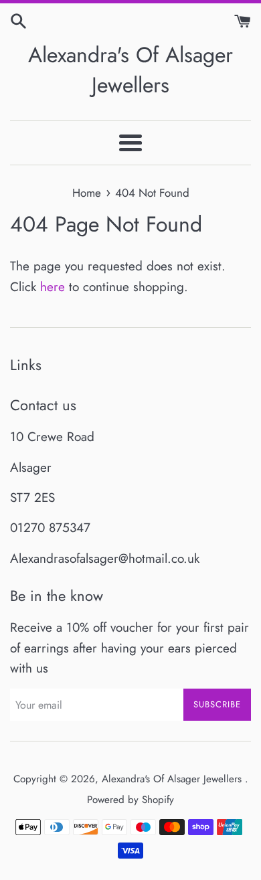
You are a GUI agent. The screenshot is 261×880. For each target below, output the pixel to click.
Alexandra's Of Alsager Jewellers (130, 70)
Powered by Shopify (130, 799)
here (52, 287)
